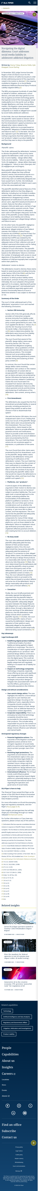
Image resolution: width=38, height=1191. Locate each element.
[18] (32, 630)
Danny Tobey (15, 65)
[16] (28, 586)
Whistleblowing (19, 1162)
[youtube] (25, 1113)
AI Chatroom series (15, 815)
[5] (21, 236)
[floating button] (33, 1143)
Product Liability (8, 1034)
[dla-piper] (7, 2)
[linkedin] (13, 1113)
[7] (35, 325)
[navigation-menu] (34, 2)
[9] (17, 361)
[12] (22, 478)
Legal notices (19, 1151)
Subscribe (9, 1131)
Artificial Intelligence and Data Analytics (16, 1017)
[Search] (29, 2)
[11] (6, 446)
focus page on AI (13, 807)
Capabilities (10, 1054)
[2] (20, 87)
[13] (6, 533)
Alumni (4, 1096)
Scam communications (19, 1166)
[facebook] (8, 1106)
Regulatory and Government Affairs (15, 1022)
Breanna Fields (26, 65)
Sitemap (17, 1171)
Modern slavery (19, 1158)
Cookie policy (19, 1154)
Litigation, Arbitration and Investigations (17, 1028)
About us (8, 1061)
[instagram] (19, 1106)
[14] (26, 562)
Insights (6, 8)
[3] (17, 131)
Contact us (9, 1137)
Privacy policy (19, 1147)
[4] (19, 233)
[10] (6, 394)
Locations (5, 1079)
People (6, 1048)
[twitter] (30, 1106)
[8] (9, 331)
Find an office (11, 1125)
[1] (25, 81)
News (4, 1085)
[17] (20, 617)
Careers (7, 1074)
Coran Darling (14, 67)
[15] (31, 573)
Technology (7, 1011)
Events (4, 1090)
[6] (24, 273)
